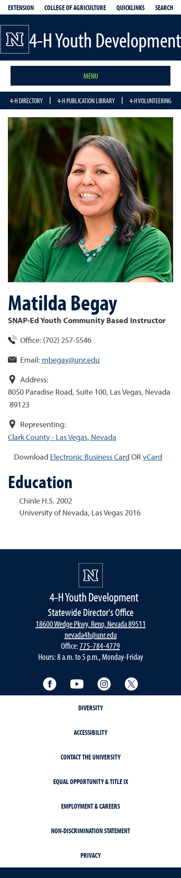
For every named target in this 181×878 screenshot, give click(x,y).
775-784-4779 (100, 645)
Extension (21, 7)
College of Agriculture (75, 7)
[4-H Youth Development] (91, 575)
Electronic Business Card (90, 457)
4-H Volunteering (150, 100)
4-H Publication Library (86, 100)
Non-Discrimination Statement (90, 830)
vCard (152, 457)
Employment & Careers (90, 806)
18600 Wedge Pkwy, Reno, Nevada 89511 (91, 623)
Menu (90, 76)
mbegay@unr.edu (71, 360)
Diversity (90, 707)
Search (164, 7)
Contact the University (90, 756)
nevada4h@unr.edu (91, 634)
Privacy (90, 855)
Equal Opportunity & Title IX (90, 781)
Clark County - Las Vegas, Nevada (62, 437)
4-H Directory (26, 100)
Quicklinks (130, 7)
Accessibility (90, 732)
